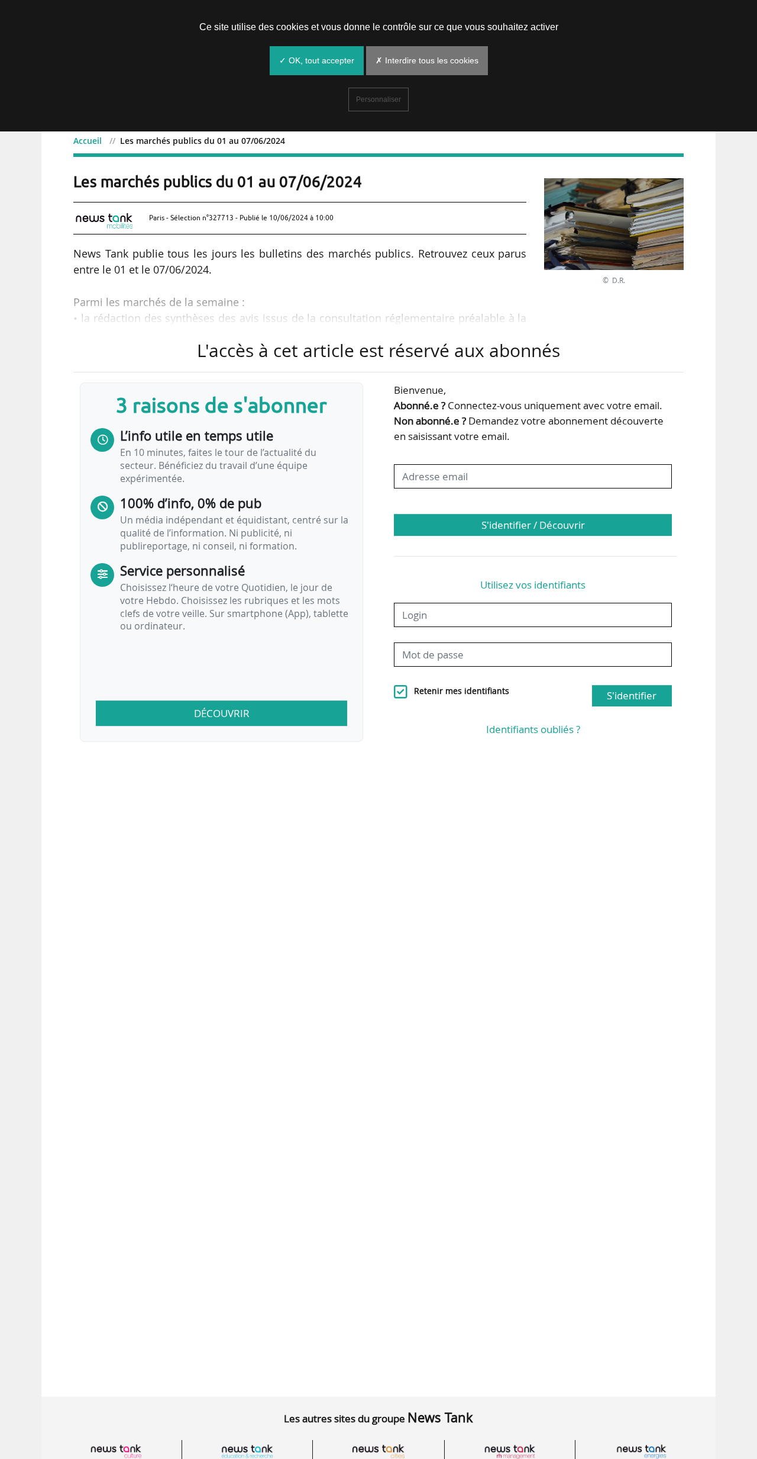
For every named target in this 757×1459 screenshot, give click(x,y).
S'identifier (631, 695)
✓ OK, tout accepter (316, 60)
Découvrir (222, 713)
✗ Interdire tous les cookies (427, 60)
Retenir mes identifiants (461, 691)
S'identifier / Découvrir (533, 525)
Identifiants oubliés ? (533, 729)
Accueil (87, 140)
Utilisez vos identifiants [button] (532, 585)
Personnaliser (378, 99)
